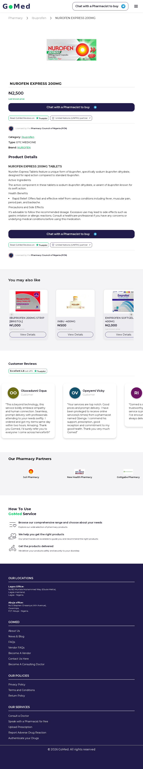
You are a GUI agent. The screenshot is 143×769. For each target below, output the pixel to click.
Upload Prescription (20, 727)
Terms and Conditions (21, 690)
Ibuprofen (39, 18)
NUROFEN (24, 147)
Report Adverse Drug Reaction (27, 732)
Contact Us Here (18, 658)
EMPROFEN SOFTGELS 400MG (120, 319)
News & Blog (16, 636)
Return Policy (16, 695)
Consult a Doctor (18, 715)
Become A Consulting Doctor (26, 664)
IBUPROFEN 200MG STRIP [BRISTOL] (26, 319)
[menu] (136, 6)
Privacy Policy (16, 684)
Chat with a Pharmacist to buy (96, 6)
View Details (27, 334)
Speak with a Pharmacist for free (28, 721)
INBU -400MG (66, 321)
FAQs (11, 642)
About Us (14, 630)
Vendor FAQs (16, 647)
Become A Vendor (19, 653)
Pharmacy (15, 18)
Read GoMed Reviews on (22, 118)
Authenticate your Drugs (23, 738)
